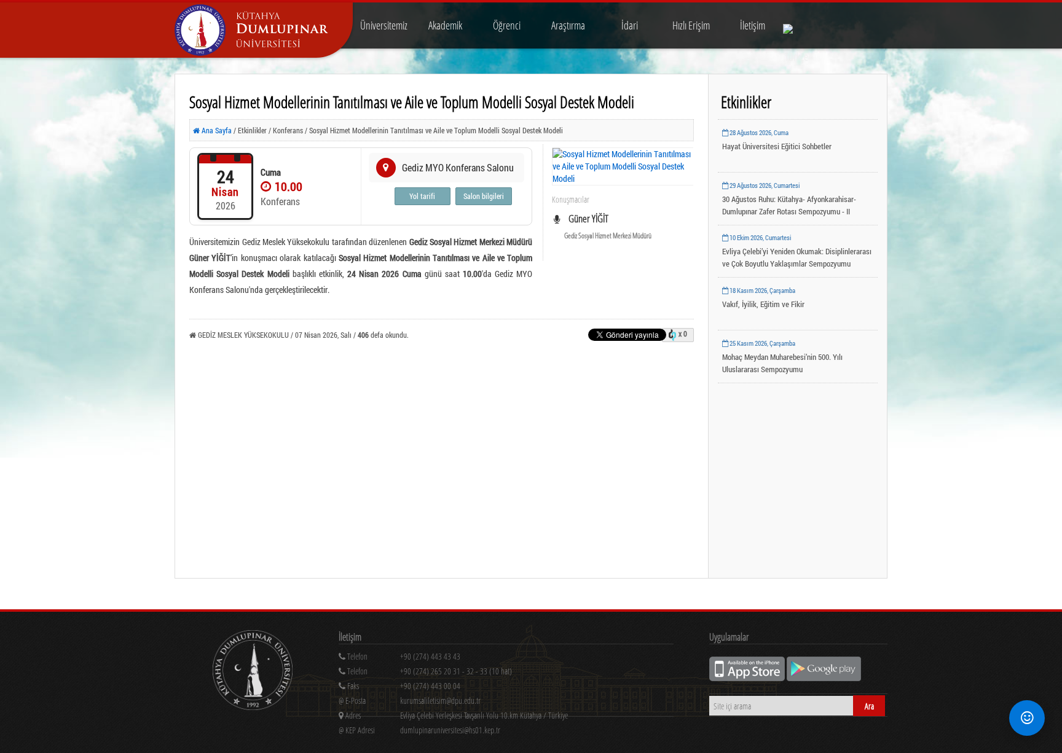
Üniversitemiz (383, 25)
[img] (253, 671)
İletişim (752, 25)
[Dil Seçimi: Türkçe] (796, 25)
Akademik (445, 25)
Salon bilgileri (483, 196)
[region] (506, 673)
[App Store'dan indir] (748, 678)
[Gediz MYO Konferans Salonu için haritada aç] (386, 168)
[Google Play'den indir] (824, 678)
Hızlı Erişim (691, 25)
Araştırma (568, 25)
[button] (1027, 718)
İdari (629, 25)
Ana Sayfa (216, 130)
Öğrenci (507, 25)
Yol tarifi (422, 196)
